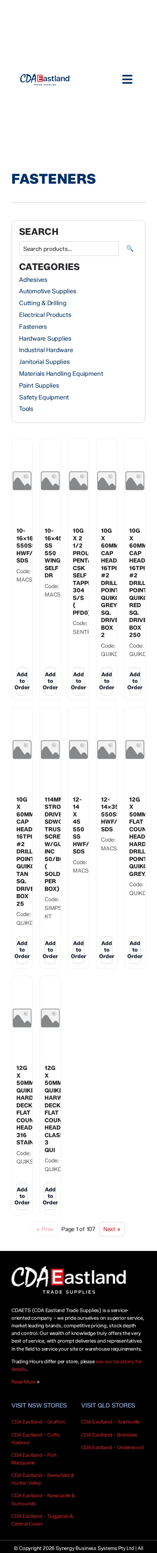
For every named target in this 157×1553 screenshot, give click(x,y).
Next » (112, 1229)
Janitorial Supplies (44, 361)
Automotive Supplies (47, 291)
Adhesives (33, 279)
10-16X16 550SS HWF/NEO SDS (30, 545)
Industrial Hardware (46, 350)
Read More (23, 1381)
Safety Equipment (44, 397)
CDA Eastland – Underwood (112, 1447)
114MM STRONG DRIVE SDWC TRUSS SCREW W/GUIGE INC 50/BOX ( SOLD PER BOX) (58, 844)
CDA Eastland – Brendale (109, 1435)
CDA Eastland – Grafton (38, 1422)
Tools (26, 408)
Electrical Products (45, 314)
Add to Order (22, 681)
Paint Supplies (39, 385)
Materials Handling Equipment (61, 373)
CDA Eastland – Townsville (110, 1422)
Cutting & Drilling (43, 303)
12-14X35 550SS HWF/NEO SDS (115, 814)
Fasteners (33, 326)
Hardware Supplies (45, 338)
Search (130, 248)
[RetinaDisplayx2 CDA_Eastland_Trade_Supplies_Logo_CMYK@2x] (44, 80)
